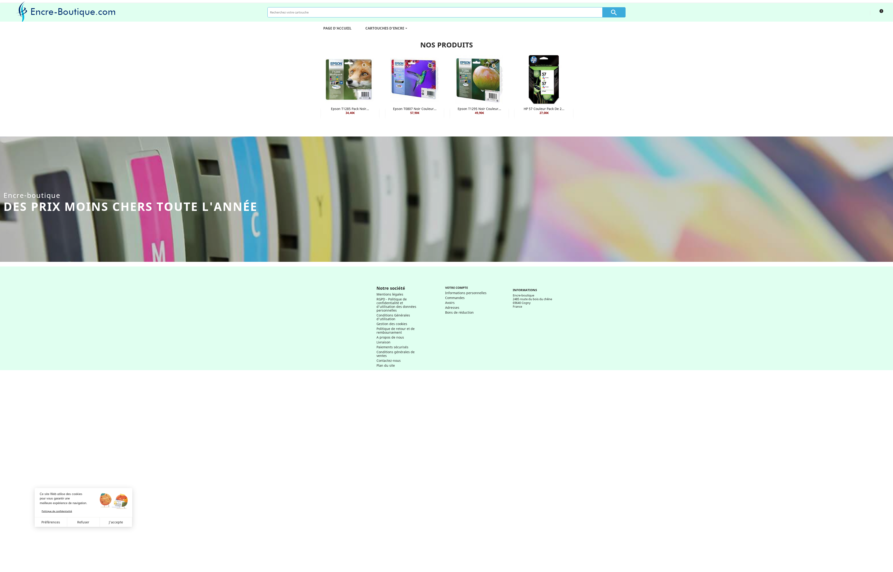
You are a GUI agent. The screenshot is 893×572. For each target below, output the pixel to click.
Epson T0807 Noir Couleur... (415, 108)
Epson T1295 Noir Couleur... (479, 108)
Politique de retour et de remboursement (396, 330)
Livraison (383, 342)
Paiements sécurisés (392, 347)
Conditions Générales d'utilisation (393, 317)
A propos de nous (390, 337)
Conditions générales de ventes (396, 354)
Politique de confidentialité (57, 511)
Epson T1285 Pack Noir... (350, 108)
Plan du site (386, 365)
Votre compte (456, 288)
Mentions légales (390, 294)
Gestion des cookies (392, 324)
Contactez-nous (389, 360)
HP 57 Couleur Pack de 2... (544, 108)
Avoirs (450, 302)
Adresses (452, 307)
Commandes (455, 298)
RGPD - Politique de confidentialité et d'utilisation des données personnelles (396, 305)
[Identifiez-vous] (862, 12)
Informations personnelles (465, 293)
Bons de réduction (459, 312)
